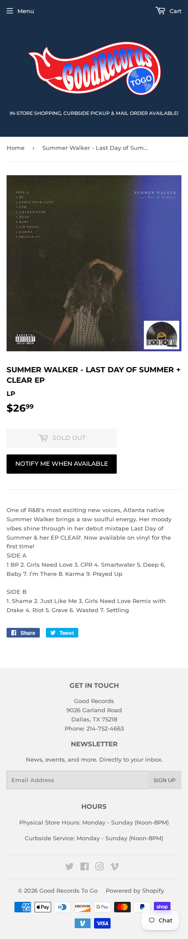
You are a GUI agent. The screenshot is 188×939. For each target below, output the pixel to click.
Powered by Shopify (135, 890)
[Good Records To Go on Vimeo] (114, 867)
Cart (174, 10)
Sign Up (164, 780)
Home (15, 147)
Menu (25, 10)
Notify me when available (61, 464)
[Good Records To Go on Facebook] (84, 867)
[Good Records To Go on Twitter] (69, 867)
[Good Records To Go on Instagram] (99, 867)
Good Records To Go (68, 890)
